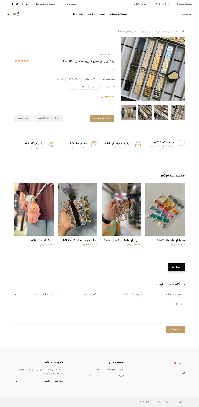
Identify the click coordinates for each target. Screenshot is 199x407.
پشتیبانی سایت (185, 4)
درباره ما (92, 14)
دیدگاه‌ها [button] (176, 267)
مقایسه (21, 118)
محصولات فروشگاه (118, 14)
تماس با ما (78, 14)
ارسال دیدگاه (175, 329)
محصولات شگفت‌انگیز (45, 4)
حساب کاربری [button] (70, 4)
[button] (16, 14)
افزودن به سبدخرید (101, 118)
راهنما (102, 14)
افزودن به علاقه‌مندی (46, 118)
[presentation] (183, 112)
